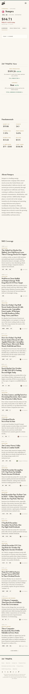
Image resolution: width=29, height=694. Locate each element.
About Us (8, 663)
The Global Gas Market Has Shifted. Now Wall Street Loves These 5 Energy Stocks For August (14, 252)
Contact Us (14, 663)
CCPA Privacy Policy (6, 669)
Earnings (25, 28)
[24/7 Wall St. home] (3, 3)
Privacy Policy (20, 666)
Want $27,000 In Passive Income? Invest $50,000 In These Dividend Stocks (11, 574)
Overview (4, 28)
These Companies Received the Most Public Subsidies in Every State (11, 631)
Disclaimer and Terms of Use (8, 666)
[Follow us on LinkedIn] (8, 672)
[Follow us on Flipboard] (18, 672)
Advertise (15, 669)
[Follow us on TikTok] (16, 672)
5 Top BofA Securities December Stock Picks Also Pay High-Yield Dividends (11, 525)
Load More (14, 650)
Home (3, 663)
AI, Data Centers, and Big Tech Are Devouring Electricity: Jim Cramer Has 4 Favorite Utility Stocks (14, 397)
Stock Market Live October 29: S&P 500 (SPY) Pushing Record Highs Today (12, 371)
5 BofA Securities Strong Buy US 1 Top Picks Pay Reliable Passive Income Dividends (12, 472)
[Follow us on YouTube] (10, 672)
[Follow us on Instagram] (13, 672)
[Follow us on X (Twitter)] (5, 672)
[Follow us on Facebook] (2, 672)
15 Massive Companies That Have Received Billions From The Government (12, 602)
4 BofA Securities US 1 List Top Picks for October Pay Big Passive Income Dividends (12, 548)
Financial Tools (22, 663)
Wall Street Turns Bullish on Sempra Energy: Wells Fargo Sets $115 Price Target (12, 281)
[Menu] (25, 3)
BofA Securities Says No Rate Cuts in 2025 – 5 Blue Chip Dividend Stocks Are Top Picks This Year (14, 497)
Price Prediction (15, 28)
